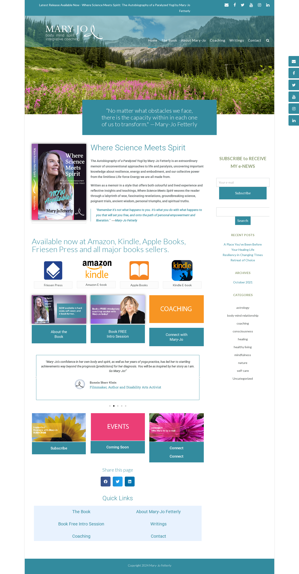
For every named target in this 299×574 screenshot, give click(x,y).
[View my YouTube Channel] (251, 5)
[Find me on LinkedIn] (267, 5)
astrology (242, 307)
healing (243, 339)
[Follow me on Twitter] (242, 5)
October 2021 (243, 282)
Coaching (217, 40)
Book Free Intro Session (81, 524)
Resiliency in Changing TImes (243, 255)
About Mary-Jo (193, 40)
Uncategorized (243, 378)
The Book (169, 40)
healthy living (243, 347)
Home (152, 40)
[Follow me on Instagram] (259, 5)
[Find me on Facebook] (235, 5)
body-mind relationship (243, 315)
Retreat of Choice (242, 260)
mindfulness (242, 355)
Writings (236, 40)
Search (242, 221)
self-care (243, 370)
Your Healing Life (242, 249)
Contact (254, 40)
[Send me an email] (227, 5)
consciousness (243, 331)
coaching (243, 323)
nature (242, 363)
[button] (36, 377)
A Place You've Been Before (243, 244)
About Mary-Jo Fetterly (158, 511)
